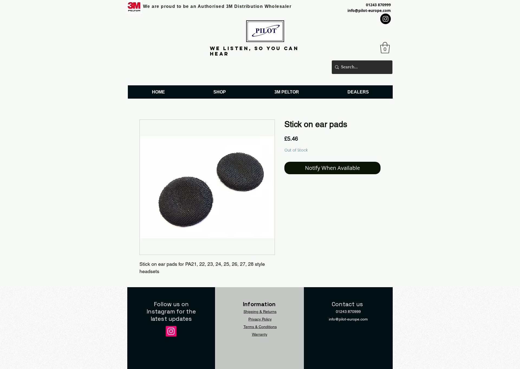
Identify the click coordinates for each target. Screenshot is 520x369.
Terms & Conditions (260, 327)
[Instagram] (385, 19)
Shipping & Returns (260, 311)
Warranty (259, 334)
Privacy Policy (260, 319)
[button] (385, 47)
